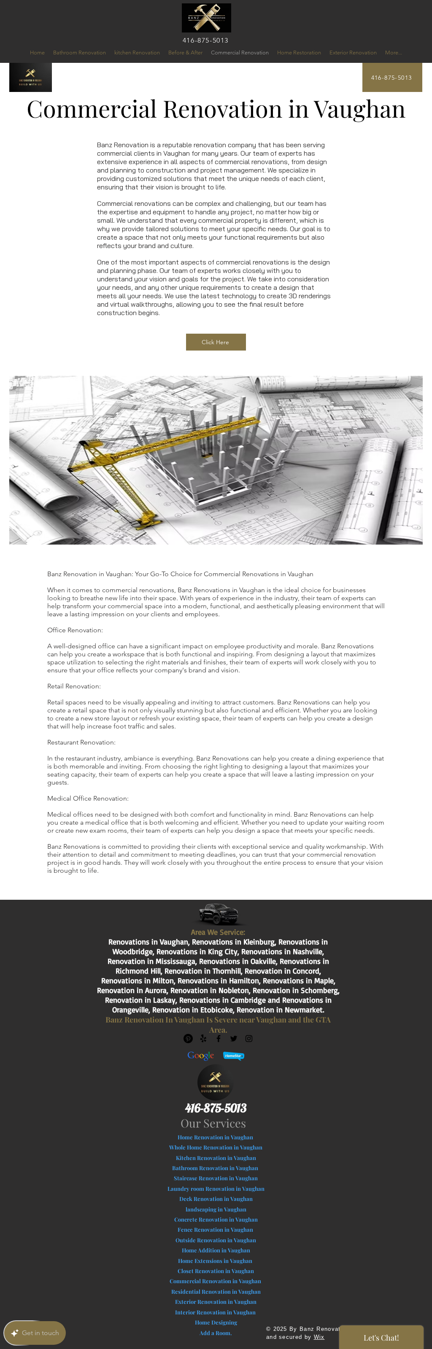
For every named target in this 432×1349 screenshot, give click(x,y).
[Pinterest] (188, 1038)
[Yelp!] (203, 1038)
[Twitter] (233, 1038)
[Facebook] (218, 1038)
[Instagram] (249, 1038)
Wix (319, 1337)
